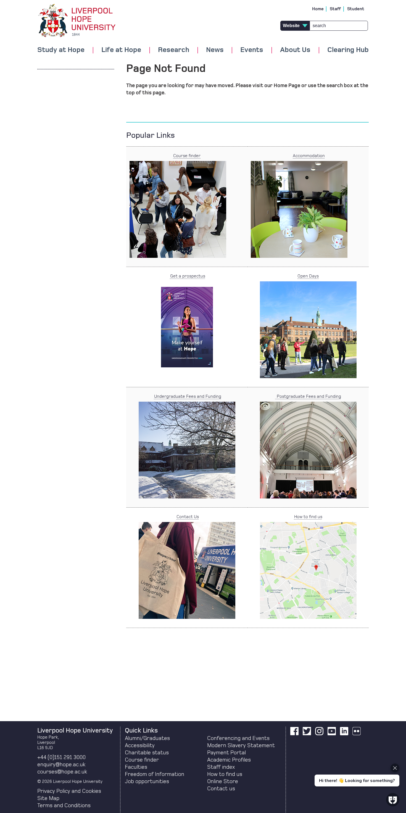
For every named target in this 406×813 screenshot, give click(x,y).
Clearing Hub (348, 50)
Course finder (187, 156)
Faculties (136, 767)
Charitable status (147, 752)
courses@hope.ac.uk (62, 772)
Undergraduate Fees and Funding (187, 396)
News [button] (215, 50)
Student (355, 9)
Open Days (308, 276)
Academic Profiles (229, 760)
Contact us (221, 788)
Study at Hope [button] (61, 50)
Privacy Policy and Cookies (69, 791)
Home (318, 9)
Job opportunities (147, 781)
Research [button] (173, 50)
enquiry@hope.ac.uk (61, 764)
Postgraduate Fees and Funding (308, 396)
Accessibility (140, 745)
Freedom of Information (154, 774)
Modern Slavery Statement (241, 745)
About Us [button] (295, 50)
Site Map (48, 798)
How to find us (308, 517)
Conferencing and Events (238, 738)
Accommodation (309, 156)
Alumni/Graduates (147, 738)
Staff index (221, 767)
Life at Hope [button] (121, 50)
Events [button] (251, 50)
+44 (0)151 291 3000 (61, 757)
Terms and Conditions (64, 805)
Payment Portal (226, 752)
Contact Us (187, 517)
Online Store (222, 781)
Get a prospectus (187, 276)
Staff (335, 9)
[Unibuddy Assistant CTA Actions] (356, 758)
